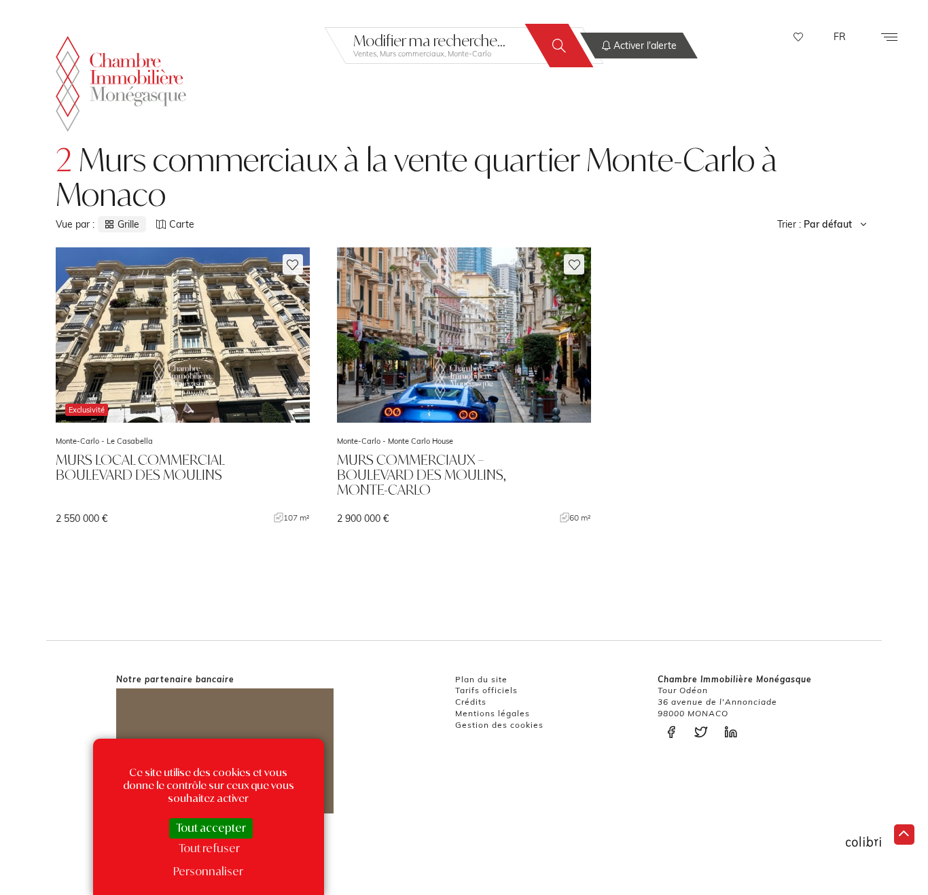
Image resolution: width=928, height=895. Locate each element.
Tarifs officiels (486, 690)
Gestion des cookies (499, 725)
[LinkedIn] (734, 732)
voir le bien (183, 385)
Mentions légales (492, 713)
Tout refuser (209, 848)
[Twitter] (704, 732)
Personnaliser (208, 871)
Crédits (470, 702)
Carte (181, 224)
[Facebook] (674, 732)
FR (840, 37)
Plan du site (481, 679)
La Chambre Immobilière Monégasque (121, 84)
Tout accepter (211, 828)
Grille (128, 224)
